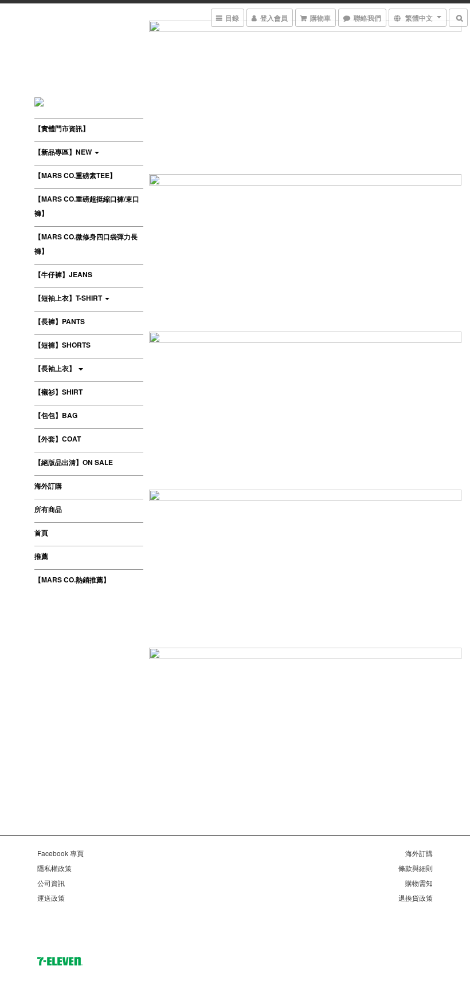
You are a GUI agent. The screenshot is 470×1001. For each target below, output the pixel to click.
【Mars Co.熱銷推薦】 (72, 579)
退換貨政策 (415, 898)
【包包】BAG (55, 415)
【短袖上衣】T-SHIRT (69, 298)
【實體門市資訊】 (61, 128)
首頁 (41, 532)
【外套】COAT (57, 438)
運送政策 (51, 898)
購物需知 (419, 883)
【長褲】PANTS (59, 321)
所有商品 (48, 509)
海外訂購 (48, 485)
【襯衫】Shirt (58, 392)
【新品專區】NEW (63, 152)
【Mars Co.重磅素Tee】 (75, 175)
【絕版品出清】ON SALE (73, 462)
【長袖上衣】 (55, 368)
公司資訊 (51, 883)
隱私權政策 (54, 868)
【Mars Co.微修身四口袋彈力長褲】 (86, 243)
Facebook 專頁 (60, 853)
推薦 (41, 556)
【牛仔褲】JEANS (63, 274)
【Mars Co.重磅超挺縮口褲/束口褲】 (86, 206)
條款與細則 (415, 868)
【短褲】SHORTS (62, 345)
